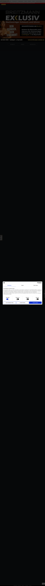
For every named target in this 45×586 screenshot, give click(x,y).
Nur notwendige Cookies (9, 302)
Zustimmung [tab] (9, 285)
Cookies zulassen (35, 302)
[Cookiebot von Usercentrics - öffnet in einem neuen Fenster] (38, 283)
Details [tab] (22, 285)
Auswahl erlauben (22, 302)
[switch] (17, 299)
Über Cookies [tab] (36, 285)
